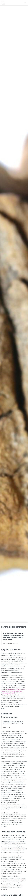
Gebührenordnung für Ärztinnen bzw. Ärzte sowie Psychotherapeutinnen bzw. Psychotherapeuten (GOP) (13, 691)
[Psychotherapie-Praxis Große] (3, 2)
